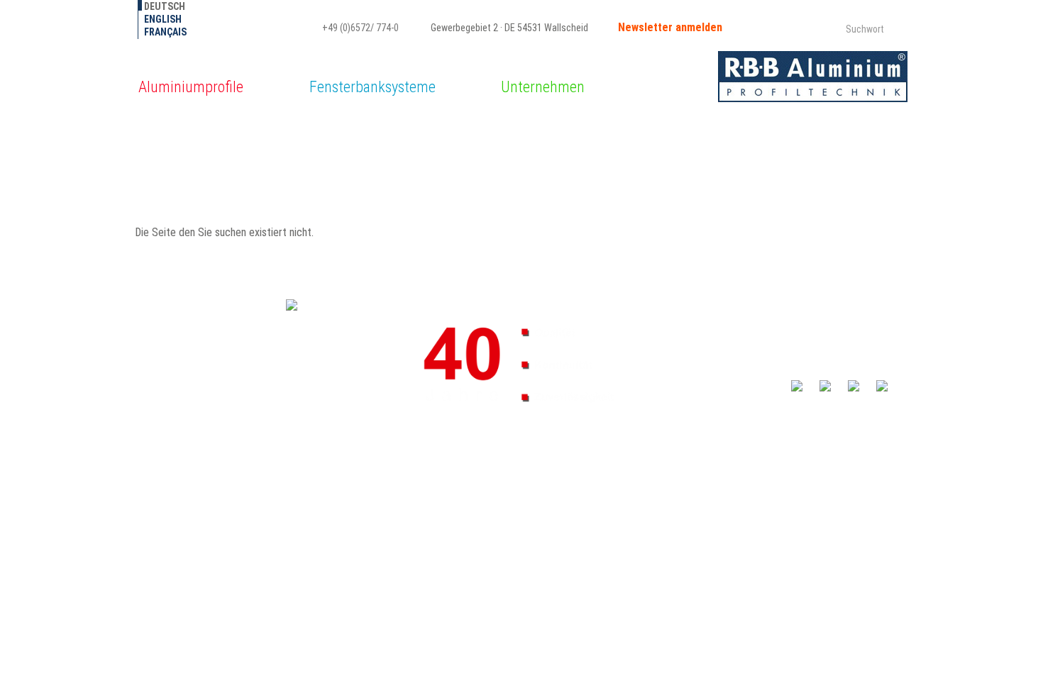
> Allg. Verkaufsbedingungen (714, 366)
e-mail (157, 395)
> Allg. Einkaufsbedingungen (714, 380)
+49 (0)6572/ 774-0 (359, 27)
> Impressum (683, 394)
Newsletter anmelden (670, 27)
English (163, 19)
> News (671, 324)
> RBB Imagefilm (820, 352)
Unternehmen (543, 87)
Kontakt (678, 352)
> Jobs (670, 310)
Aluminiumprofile (190, 87)
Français (165, 32)
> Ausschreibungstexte (834, 366)
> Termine (677, 338)
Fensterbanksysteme (372, 87)
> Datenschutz (817, 394)
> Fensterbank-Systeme (835, 324)
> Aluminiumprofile (825, 310)
